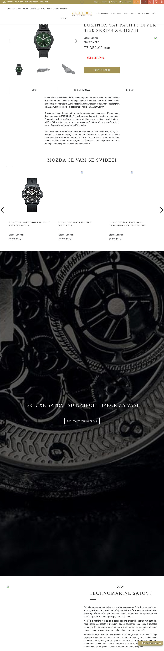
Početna (105, 2)
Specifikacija (82, 90)
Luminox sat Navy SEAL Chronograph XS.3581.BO (127, 224)
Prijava (96, 2)
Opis (34, 90)
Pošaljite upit (102, 70)
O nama (128, 2)
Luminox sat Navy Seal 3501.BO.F (76, 224)
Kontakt (114, 2)
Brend (130, 90)
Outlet (144, 2)
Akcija (136, 2)
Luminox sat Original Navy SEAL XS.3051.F (29, 224)
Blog (120, 2)
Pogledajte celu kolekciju (82, 421)
